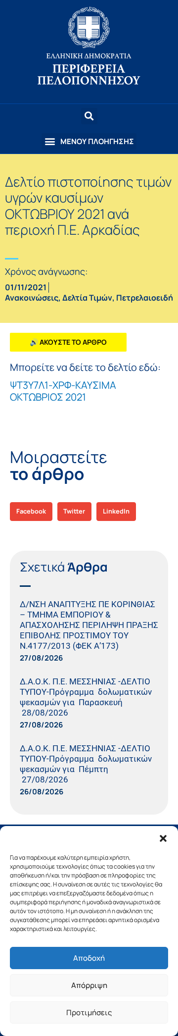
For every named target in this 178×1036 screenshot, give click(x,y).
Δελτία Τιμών (87, 297)
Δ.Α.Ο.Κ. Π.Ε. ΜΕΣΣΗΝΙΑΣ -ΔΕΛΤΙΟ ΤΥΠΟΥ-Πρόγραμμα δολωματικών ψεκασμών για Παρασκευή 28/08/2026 (86, 697)
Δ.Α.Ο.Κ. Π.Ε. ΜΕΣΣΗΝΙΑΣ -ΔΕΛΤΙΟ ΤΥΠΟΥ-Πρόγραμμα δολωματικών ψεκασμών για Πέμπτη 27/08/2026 (86, 763)
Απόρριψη (89, 985)
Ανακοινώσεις (31, 297)
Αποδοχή (89, 958)
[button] (163, 838)
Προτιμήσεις (89, 1012)
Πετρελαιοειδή (144, 297)
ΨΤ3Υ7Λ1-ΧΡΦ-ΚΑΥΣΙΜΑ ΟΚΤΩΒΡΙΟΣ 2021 (63, 391)
